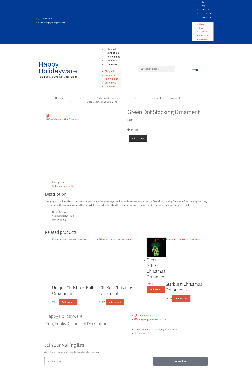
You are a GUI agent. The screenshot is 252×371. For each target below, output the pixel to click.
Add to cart (138, 138)
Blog (203, 6)
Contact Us (206, 13)
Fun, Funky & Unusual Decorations (57, 77)
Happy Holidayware (57, 67)
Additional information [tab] (63, 186)
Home (201, 24)
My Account (206, 17)
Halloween (112, 64)
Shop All (111, 49)
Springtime (113, 53)
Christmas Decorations (108, 98)
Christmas (112, 60)
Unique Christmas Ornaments (166, 98)
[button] (86, 113)
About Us (205, 10)
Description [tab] (58, 182)
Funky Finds (113, 56)
